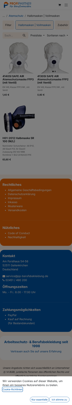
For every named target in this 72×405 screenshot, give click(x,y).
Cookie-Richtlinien (12, 389)
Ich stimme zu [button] (59, 399)
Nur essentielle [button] (39, 399)
